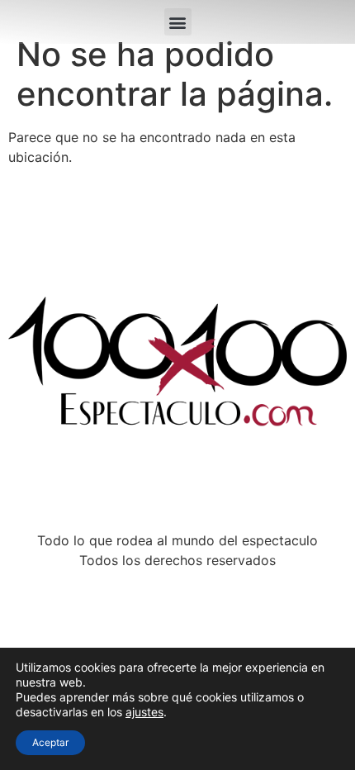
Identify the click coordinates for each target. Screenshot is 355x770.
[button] (178, 22)
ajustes (144, 712)
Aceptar (50, 742)
